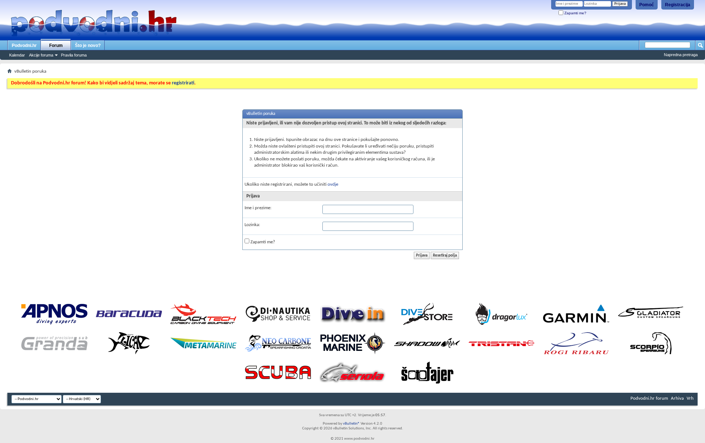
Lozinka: (252, 224)
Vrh (690, 398)
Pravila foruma (74, 55)
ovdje (333, 184)
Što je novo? (88, 45)
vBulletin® (351, 424)
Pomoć (646, 4)
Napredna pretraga (681, 54)
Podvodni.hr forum (649, 398)
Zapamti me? (574, 13)
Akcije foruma (41, 55)
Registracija (677, 4)
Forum (56, 45)
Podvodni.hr (24, 45)
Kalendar (17, 55)
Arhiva (677, 398)
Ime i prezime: (258, 208)
